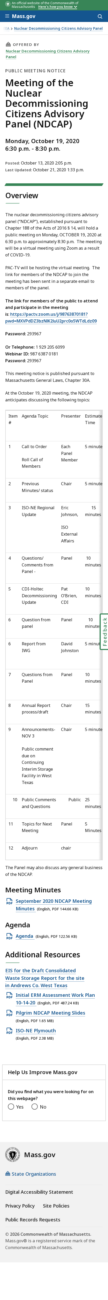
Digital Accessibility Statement (39, 1192)
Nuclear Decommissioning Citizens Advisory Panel (58, 28)
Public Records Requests (32, 1219)
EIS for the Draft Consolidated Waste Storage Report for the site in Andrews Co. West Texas (44, 978)
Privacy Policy (20, 1206)
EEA (6, 28)
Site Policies (56, 1206)
